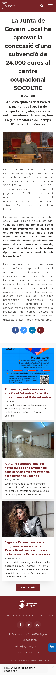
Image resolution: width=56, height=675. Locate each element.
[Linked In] (32, 330)
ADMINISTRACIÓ (45, 615)
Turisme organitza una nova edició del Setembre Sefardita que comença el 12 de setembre (28, 393)
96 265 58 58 (29, 640)
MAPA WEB (21, 653)
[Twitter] (23, 330)
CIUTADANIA (18, 615)
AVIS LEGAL (34, 653)
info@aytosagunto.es (29, 646)
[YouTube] (37, 624)
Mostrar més (28, 587)
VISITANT (30, 615)
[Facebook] (15, 330)
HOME (6, 615)
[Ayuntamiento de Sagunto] (28, 610)
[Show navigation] (50, 6)
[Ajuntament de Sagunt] (9, 6)
